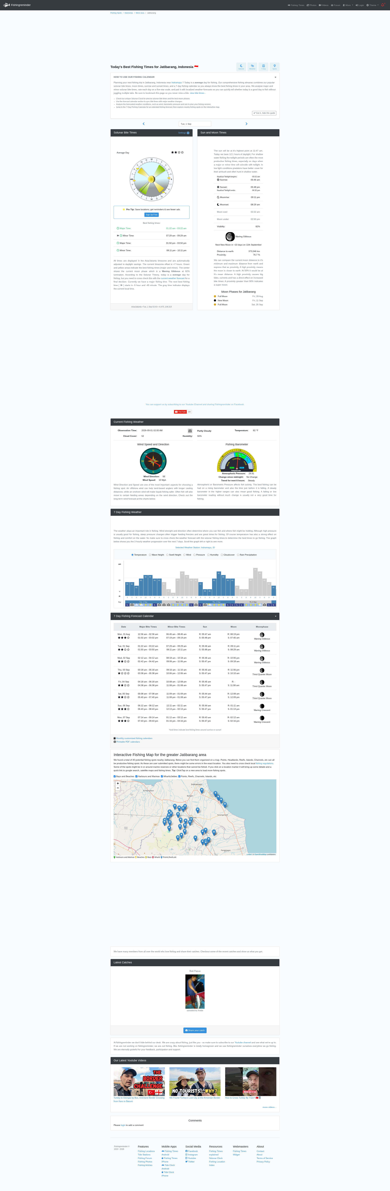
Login (361, 5)
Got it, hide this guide (265, 113)
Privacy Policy (263, 1161)
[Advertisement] (195, 37)
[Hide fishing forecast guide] (275, 77)
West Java (140, 13)
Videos (324, 5)
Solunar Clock (216, 1158)
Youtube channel (243, 1042)
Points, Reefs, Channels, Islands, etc (198, 776)
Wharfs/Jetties (170, 776)
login (123, 1125)
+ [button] (118, 783)
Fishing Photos (145, 1161)
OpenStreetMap (260, 854)
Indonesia (129, 13)
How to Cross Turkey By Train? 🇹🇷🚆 (243, 1097)
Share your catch (196, 1030)
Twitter (191, 1161)
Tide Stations (144, 1154)
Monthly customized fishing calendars (134, 738)
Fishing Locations (146, 1151)
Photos (312, 5)
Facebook (193, 1151)
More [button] (348, 5)
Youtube (191, 1158)
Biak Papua (195, 971)
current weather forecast (172, 278)
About (259, 1154)
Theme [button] (373, 5)
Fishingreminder (20, 5)
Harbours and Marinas (149, 776)
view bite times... (198, 93)
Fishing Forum (145, 1158)
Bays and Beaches (125, 776)
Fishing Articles (145, 1165)
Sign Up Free (151, 215)
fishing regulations (264, 763)
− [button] (118, 788)
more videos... (269, 1107)
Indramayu (177, 82)
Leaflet (249, 854)
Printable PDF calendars (128, 742)
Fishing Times (297, 5)
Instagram (192, 1154)
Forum (336, 5)
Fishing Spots (116, 13)
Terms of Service (265, 1158)
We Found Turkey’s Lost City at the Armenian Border (194, 1097)
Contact (260, 1151)
